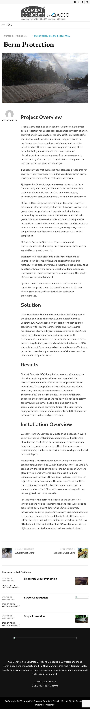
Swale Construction (36, 597)
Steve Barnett (9, 121)
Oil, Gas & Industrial (59, 36)
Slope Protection (34, 616)
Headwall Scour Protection (40, 579)
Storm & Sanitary (11, 588)
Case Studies (40, 36)
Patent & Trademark (45, 704)
